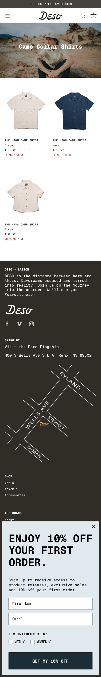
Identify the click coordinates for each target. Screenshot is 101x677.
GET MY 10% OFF (50, 661)
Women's (11, 489)
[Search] (83, 17)
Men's (9, 483)
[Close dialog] (93, 526)
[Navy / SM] (74, 110)
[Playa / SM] (26, 110)
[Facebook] (7, 324)
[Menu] (7, 16)
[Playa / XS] (26, 194)
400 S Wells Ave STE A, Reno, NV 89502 (48, 355)
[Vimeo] (19, 324)
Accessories (15, 495)
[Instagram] (31, 324)
